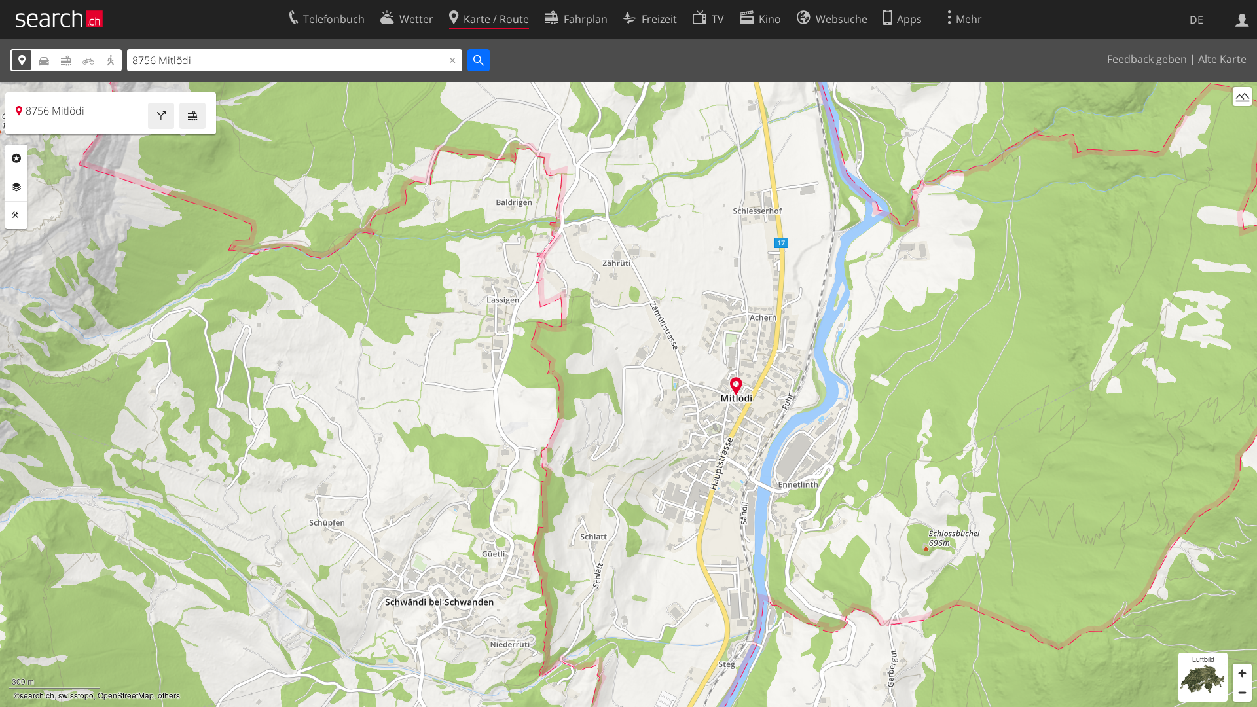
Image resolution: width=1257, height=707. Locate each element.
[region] (628, 394)
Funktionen (16, 215)
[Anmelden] (1242, 19)
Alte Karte (1222, 59)
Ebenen (16, 187)
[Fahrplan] (192, 116)
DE (1196, 19)
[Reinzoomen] (1242, 673)
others (169, 694)
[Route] (161, 116)
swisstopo (76, 694)
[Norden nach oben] (1242, 120)
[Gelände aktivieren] (1242, 96)
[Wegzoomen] (1242, 692)
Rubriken (16, 158)
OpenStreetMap (126, 694)
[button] (736, 386)
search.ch (37, 694)
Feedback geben (1147, 59)
